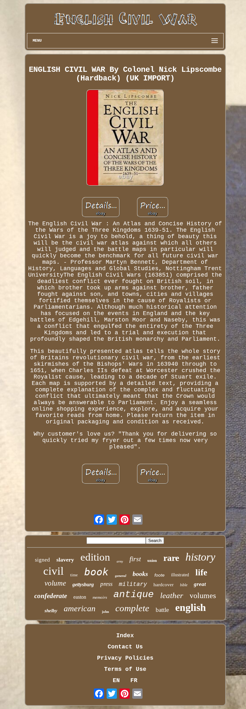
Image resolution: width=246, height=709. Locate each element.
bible (183, 585)
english (190, 607)
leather (171, 595)
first (135, 559)
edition (95, 557)
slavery (65, 559)
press (106, 583)
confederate (50, 596)
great (200, 584)
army (120, 561)
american (79, 608)
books (140, 573)
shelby (51, 610)
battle (162, 609)
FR (133, 680)
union (152, 560)
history (200, 557)
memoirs (100, 597)
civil (53, 571)
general (120, 576)
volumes (203, 595)
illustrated (180, 574)
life (201, 572)
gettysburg (83, 584)
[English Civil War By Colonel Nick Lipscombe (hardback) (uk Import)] (125, 138)
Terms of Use (125, 669)
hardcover (163, 584)
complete (132, 608)
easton (79, 597)
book (96, 572)
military (133, 584)
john (105, 611)
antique (133, 594)
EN (116, 680)
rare (171, 558)
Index (125, 635)
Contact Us (125, 647)
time (74, 574)
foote (159, 575)
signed (42, 560)
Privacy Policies (125, 658)
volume (55, 583)
